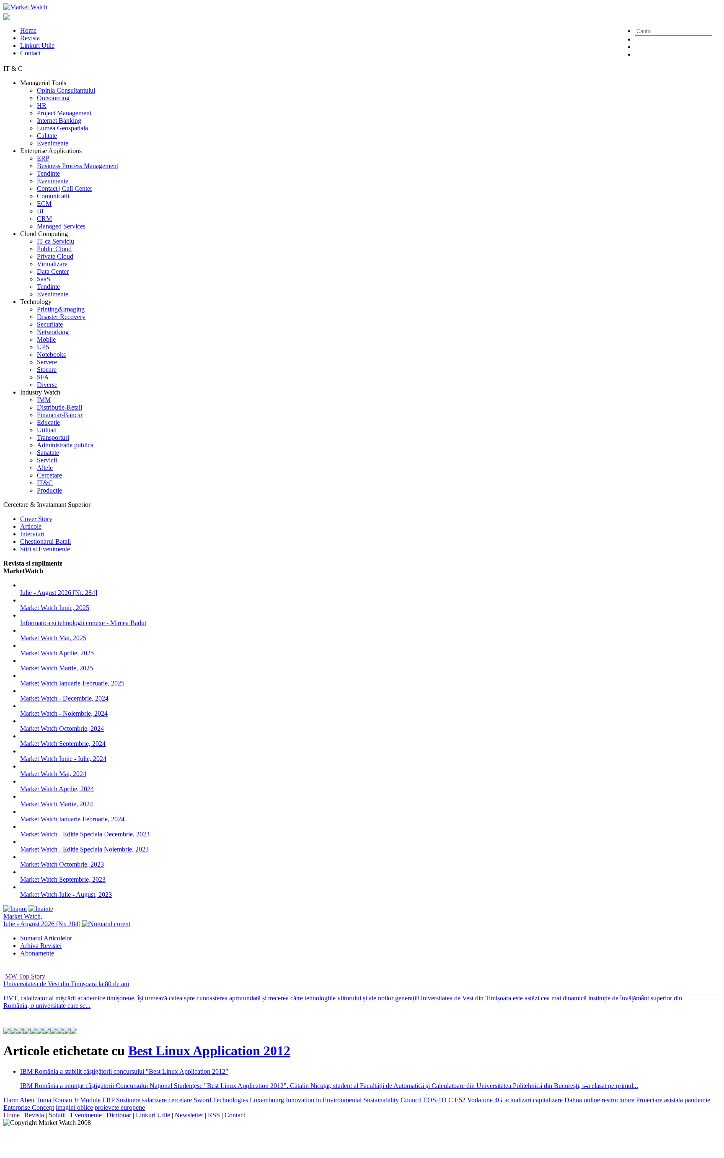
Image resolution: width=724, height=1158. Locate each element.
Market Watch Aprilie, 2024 (57, 788)
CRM (44, 218)
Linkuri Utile (37, 45)
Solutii (57, 1115)
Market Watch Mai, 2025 (53, 637)
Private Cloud (55, 256)
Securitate (50, 324)
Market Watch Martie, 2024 (56, 803)
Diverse (47, 384)
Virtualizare (52, 263)
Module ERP (97, 1099)
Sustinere (128, 1099)
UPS (43, 347)
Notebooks (51, 354)
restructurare (618, 1099)
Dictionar (118, 1115)
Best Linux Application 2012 (209, 1050)
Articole (30, 526)
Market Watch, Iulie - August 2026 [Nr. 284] (42, 920)
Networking (53, 331)
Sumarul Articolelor (46, 938)
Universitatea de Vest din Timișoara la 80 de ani (66, 983)
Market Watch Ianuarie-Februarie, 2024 (72, 819)
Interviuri (32, 533)
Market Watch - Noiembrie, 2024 (64, 713)
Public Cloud (54, 248)
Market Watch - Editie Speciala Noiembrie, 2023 (84, 849)
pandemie (697, 1099)
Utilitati (47, 430)
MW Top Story (25, 976)
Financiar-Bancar (60, 414)
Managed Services (61, 226)
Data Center (53, 271)
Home (28, 30)
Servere (47, 362)
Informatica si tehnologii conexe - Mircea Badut (83, 622)
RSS (214, 1115)
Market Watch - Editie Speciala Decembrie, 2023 (85, 834)
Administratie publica (65, 445)
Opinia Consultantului (66, 90)
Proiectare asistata (659, 1099)
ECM (44, 203)
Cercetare (49, 475)
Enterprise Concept (28, 1107)
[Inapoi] (15, 908)
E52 (460, 1099)
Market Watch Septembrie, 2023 (63, 879)
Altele (45, 467)
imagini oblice (74, 1107)
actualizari (517, 1099)
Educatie (48, 422)
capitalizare (548, 1099)
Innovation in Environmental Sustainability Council (353, 1099)
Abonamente (37, 953)
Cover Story (36, 518)
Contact (30, 53)
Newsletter (189, 1115)
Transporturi (53, 437)
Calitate (47, 135)
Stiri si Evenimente (45, 549)
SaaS (43, 279)
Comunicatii (53, 196)
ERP (43, 158)
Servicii (47, 460)
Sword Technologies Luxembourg (239, 1099)
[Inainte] (40, 908)
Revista (30, 38)
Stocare (47, 369)
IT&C (45, 482)
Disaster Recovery (61, 316)
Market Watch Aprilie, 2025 (57, 653)
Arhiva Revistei (41, 945)
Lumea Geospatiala (62, 128)
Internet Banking (59, 120)
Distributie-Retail (59, 407)
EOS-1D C (438, 1099)
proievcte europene (120, 1107)
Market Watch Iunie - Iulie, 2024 (63, 758)
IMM (44, 399)
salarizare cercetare (167, 1099)
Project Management (64, 113)
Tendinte (48, 173)
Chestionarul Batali (45, 541)
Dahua (573, 1099)
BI (40, 211)
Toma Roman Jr (57, 1099)
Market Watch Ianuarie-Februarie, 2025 (72, 683)
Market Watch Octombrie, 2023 (62, 864)
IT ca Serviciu (55, 241)
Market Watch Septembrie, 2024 (63, 743)
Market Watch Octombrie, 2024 (62, 728)
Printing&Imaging (61, 309)
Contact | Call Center (64, 188)
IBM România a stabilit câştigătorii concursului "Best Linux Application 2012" (124, 1071)
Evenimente (52, 143)
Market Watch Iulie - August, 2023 (66, 894)
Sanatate (48, 452)
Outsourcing (53, 97)
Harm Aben (18, 1099)
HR (42, 105)
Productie (49, 490)
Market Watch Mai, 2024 (53, 773)
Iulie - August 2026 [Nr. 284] (58, 592)
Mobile (46, 339)
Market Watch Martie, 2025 (56, 668)
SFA (43, 377)
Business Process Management (77, 165)
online (592, 1099)
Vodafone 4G (485, 1099)
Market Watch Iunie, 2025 (54, 607)
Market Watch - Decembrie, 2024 (64, 698)
